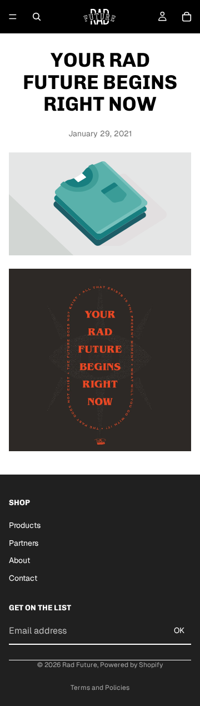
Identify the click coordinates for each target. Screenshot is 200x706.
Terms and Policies (100, 687)
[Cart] (186, 16)
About (19, 560)
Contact (23, 578)
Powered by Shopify (131, 664)
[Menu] (13, 16)
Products (25, 525)
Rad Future (79, 664)
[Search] (36, 16)
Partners (23, 542)
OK (179, 630)
